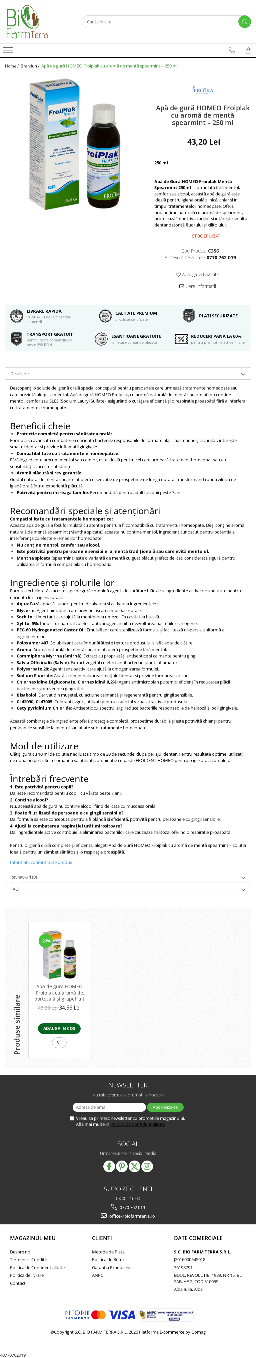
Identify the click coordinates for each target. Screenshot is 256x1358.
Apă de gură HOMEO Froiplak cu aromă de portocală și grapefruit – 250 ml (59, 993)
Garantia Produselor (112, 1267)
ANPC (97, 1275)
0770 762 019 (132, 1207)
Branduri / (30, 66)
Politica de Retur (108, 1259)
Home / (12, 66)
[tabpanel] (74, 144)
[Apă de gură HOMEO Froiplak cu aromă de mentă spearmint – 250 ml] (74, 144)
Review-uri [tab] (23, 877)
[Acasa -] (38, 21)
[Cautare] (244, 21)
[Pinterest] (122, 1166)
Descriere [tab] (19, 373)
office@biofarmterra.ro (131, 1216)
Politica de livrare (27, 1275)
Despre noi (20, 1252)
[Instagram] (147, 1166)
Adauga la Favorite (200, 274)
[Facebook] (109, 1166)
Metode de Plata (108, 1252)
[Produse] (9, 52)
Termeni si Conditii (28, 1259)
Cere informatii (200, 286)
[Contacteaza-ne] (231, 50)
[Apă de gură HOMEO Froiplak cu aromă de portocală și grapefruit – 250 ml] (59, 954)
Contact (18, 1283)
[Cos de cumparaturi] (248, 50)
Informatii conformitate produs (41, 862)
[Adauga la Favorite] (59, 1042)
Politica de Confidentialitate (137, 1124)
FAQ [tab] (14, 889)
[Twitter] (134, 1166)
